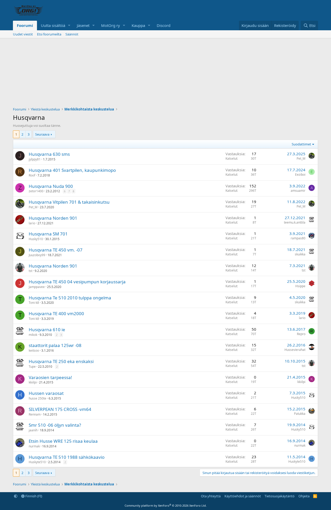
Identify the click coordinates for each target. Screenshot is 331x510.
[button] (69, 25)
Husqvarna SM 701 (48, 234)
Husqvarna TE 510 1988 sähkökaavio (66, 457)
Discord (163, 25)
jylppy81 (35, 159)
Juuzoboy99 (37, 255)
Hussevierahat (294, 350)
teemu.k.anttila (294, 222)
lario (32, 223)
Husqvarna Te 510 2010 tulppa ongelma (70, 298)
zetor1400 (36, 191)
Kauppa (138, 25)
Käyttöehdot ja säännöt (242, 496)
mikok (33, 334)
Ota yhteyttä (211, 496)
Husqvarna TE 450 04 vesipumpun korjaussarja (77, 282)
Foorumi (25, 25)
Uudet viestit (23, 34)
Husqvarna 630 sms (49, 154)
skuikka (300, 254)
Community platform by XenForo (166, 505)
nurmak (34, 446)
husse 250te (37, 398)
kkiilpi (33, 382)
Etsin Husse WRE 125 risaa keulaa (63, 441)
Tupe (32, 366)
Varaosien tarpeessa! (50, 377)
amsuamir (298, 190)
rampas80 (298, 238)
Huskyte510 (37, 462)
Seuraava (42, 134)
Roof (32, 175)
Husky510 (36, 239)
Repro (301, 334)
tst (30, 271)
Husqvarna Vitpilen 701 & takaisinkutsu (69, 202)
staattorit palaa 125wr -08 (55, 345)
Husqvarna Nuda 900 (51, 186)
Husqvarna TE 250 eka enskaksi (61, 361)
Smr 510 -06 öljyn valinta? (55, 425)
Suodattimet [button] (301, 144)
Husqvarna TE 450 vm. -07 (55, 250)
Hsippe (300, 286)
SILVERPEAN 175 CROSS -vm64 (60, 409)
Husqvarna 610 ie (47, 329)
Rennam (35, 414)
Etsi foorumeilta (49, 34)
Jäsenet (83, 25)
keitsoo (34, 350)
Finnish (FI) (33, 496)
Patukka (299, 413)
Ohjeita (304, 496)
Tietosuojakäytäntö (280, 496)
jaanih (33, 430)
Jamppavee (37, 287)
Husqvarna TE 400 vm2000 (56, 313)
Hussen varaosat (46, 393)
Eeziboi (300, 174)
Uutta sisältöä (53, 25)
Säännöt (71, 34)
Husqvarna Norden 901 (53, 218)
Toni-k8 (34, 302)
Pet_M (301, 158)
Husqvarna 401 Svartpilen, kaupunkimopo (72, 170)
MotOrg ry (110, 25)
